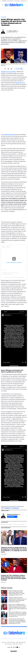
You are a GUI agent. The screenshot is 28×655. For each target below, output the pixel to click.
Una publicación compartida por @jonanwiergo (14, 277)
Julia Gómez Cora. (20, 82)
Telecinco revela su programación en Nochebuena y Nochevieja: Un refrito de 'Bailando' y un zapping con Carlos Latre (14, 550)
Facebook (7, 508)
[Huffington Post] (13, 651)
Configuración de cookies (21, 642)
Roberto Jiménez (12, 514)
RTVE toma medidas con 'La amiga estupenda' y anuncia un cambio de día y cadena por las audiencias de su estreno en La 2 (18, 614)
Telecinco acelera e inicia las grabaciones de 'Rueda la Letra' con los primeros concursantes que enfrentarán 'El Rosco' (18, 600)
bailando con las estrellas (6, 524)
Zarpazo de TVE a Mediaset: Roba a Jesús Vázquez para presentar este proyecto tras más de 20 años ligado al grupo (13, 577)
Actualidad (3, 17)
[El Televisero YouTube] (17, 647)
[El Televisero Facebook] (11, 647)
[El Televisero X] (13, 647)
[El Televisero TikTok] (19, 647)
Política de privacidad (11, 642)
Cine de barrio (17, 0)
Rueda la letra (24, 0)
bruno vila (15, 524)
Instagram (16, 508)
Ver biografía (11, 516)
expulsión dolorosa (9, 134)
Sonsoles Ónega (10, 0)
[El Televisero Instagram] (15, 647)
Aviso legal (4, 642)
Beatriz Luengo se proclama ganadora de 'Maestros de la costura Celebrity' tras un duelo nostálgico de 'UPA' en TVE (17, 593)
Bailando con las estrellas (8, 71)
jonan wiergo (22, 524)
